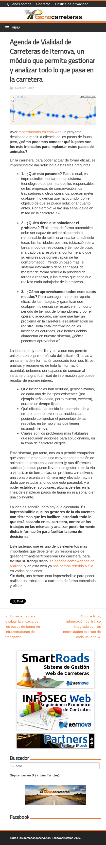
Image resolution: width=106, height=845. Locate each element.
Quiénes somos (19, 4)
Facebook (19, 817)
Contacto (43, 4)
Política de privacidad (71, 4)
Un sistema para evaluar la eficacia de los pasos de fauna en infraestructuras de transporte (22, 626)
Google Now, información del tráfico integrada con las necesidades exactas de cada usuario (82, 626)
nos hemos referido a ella (72, 566)
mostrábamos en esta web (39, 132)
